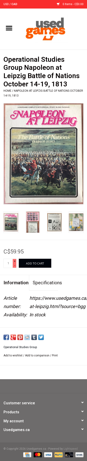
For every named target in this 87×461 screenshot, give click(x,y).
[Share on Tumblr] (34, 337)
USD (6, 4)
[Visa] (47, 454)
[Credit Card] (27, 454)
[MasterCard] (37, 454)
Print (55, 355)
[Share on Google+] (13, 337)
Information (16, 282)
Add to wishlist (13, 355)
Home (7, 90)
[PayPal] (58, 454)
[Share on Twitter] (41, 337)
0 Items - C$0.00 (73, 4)
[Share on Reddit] (27, 337)
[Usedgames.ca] (52, 28)
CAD (14, 4)
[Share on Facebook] (6, 337)
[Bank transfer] (79, 454)
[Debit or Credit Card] (68, 454)
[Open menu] (9, 27)
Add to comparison (37, 355)
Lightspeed (71, 448)
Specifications (45, 282)
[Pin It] (20, 337)
